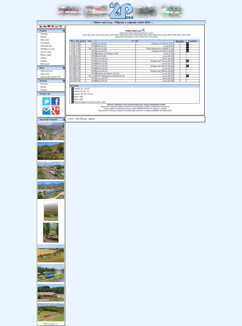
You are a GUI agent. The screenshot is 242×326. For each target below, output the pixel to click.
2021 (112, 35)
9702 (93, 73)
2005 (188, 35)
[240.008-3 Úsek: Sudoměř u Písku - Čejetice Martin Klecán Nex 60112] (50, 281)
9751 (93, 58)
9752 (93, 56)
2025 (93, 35)
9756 (93, 68)
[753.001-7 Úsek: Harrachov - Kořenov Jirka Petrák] (51, 241)
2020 (117, 35)
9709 (93, 71)
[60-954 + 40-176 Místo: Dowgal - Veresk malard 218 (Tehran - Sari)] (50, 139)
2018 (126, 35)
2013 (150, 35)
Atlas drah (45, 40)
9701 (93, 44)
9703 (93, 51)
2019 (122, 35)
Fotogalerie (45, 43)
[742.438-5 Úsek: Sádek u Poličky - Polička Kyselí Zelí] (50, 300)
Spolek (43, 87)
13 (188, 44)
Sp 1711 (92, 49)
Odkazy (44, 61)
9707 (93, 66)
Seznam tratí (46, 52)
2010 (164, 35)
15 (188, 51)
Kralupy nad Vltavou (160, 44)
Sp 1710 (92, 76)
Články (43, 37)
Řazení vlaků (46, 55)
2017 (131, 35)
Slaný (98, 46)
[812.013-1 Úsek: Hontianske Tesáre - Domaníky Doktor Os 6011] (51, 219)
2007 (179, 35)
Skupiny (44, 90)
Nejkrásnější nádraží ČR (50, 77)
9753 (93, 78)
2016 (136, 35)
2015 (141, 35)
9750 (93, 46)
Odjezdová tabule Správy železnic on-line (136, 33)
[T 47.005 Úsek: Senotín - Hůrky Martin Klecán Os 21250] (50, 320)
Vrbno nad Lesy (134, 31)
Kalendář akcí (46, 46)
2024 (98, 35)
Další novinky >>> (51, 324)
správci (92, 119)
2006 (184, 35)
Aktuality (44, 34)
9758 (93, 81)
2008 (174, 35)
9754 (93, 63)
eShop (43, 58)
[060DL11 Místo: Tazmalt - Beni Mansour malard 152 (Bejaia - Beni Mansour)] (50, 198)
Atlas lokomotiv (47, 71)
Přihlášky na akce (48, 49)
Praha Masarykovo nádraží (157, 49)
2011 (160, 35)
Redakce (44, 84)
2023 (102, 35)
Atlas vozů (45, 74)
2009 (169, 35)
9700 (93, 53)
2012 (155, 35)
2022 (107, 35)
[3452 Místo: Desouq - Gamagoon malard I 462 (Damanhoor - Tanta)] (50, 178)
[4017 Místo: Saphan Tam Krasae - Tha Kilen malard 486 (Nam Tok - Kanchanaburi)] (50, 159)
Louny (98, 44)
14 (188, 49)
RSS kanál (45, 64)
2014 (145, 35)
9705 (93, 61)
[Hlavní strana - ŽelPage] (121, 18)
